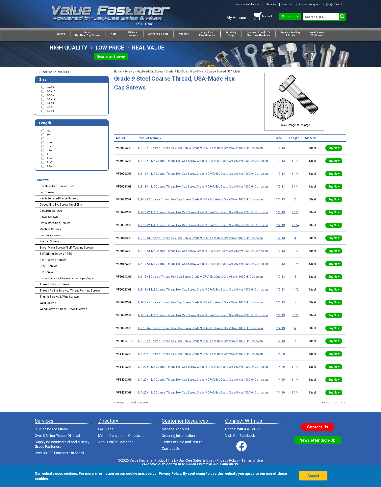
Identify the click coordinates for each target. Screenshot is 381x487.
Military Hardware (132, 34)
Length (295, 138)
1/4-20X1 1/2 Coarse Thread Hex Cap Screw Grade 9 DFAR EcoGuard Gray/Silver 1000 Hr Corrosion (203, 367)
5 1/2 (295, 315)
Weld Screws (48, 302)
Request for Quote (309, 4)
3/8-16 (50, 95)
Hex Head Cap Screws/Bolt (57, 186)
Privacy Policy (227, 460)
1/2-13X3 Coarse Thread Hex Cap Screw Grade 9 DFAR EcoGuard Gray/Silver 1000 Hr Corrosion (200, 238)
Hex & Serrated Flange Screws (59, 198)
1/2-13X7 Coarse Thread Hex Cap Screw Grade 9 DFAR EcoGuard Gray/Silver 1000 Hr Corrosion (200, 341)
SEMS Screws (49, 266)
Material (312, 138)
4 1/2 (295, 289)
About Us (271, 4)
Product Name (148, 138)
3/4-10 (50, 111)
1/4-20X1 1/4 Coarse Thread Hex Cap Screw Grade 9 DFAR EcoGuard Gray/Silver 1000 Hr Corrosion (203, 379)
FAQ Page (106, 429)
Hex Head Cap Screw (150, 71)
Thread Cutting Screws (54, 284)
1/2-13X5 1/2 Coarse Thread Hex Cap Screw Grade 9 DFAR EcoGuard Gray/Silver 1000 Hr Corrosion (203, 315)
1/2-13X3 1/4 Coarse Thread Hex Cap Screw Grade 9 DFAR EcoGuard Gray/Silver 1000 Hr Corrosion (203, 264)
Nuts (113, 33)
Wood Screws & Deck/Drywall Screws (63, 309)
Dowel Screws (49, 216)
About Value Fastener (115, 442)
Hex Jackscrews (50, 235)
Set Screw (46, 272)
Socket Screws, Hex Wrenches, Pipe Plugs (66, 278)
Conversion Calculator (247, 4)
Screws (60, 33)
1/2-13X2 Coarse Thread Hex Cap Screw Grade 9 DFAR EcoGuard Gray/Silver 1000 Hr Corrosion (200, 199)
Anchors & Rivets (158, 33)
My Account (237, 17)
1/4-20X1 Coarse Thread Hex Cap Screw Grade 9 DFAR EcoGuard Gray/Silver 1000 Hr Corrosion (200, 354)
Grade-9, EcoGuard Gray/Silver (185, 71)
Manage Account (175, 429)
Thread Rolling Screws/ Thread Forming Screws (70, 290)
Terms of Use (252, 460)
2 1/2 (295, 212)
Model (121, 138)
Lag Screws (47, 192)
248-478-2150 (248, 429)
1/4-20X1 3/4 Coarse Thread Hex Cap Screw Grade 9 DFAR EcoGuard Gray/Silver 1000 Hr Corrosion (203, 392)
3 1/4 (295, 264)
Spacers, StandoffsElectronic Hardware (258, 34)
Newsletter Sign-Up (317, 440)
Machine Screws (50, 229)
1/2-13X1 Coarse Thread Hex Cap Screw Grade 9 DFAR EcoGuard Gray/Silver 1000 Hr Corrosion (200, 148)
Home (118, 71)
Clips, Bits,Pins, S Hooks (207, 34)
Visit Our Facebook (240, 436)
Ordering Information (178, 436)
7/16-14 (51, 99)
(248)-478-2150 (334, 4)
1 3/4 (295, 186)
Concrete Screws (51, 210)
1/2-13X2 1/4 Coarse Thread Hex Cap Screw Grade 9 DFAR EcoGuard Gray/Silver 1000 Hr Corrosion (203, 225)
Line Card (287, 4)
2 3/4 (49, 166)
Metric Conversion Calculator (121, 436)
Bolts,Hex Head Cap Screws (87, 34)
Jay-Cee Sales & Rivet (196, 460)
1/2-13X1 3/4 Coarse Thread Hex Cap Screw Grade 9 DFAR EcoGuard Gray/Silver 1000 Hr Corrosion (203, 186)
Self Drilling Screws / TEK (56, 253)
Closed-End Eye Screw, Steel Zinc (61, 204)
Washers (184, 33)
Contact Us (290, 16)
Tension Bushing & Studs (290, 34)
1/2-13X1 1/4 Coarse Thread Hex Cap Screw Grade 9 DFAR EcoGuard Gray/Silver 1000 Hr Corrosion (203, 173)
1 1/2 (295, 161)
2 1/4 (295, 225)
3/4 (48, 134)
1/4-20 (280, 354)
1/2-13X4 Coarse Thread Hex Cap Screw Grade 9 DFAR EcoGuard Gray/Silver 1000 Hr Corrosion (200, 276)
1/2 (48, 130)
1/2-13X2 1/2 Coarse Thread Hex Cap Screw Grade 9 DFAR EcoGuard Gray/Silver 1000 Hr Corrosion (203, 212)
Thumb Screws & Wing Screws (59, 296)
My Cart (267, 16)
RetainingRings (230, 34)
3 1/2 (295, 251)
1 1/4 (295, 173)
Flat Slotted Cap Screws (55, 223)
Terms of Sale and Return (182, 442)
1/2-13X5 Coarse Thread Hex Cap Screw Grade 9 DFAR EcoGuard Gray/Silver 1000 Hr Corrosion (200, 302)
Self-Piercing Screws (53, 259)
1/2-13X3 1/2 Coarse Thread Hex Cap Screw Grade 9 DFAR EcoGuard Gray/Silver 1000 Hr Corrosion (203, 251)
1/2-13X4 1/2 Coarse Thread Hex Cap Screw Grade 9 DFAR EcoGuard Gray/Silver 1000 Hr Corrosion (203, 289)
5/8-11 (50, 107)
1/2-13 (280, 148)
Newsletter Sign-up (111, 56)
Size (280, 138)
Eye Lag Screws (50, 241)
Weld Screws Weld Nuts (317, 34)
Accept (313, 476)
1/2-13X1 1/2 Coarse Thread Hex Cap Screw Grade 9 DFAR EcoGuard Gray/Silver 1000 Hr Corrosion (203, 161)
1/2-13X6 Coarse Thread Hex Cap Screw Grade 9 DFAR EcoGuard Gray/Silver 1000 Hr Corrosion (200, 328)
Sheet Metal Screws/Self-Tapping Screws (67, 247)
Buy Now (334, 148)
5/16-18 (51, 91)
